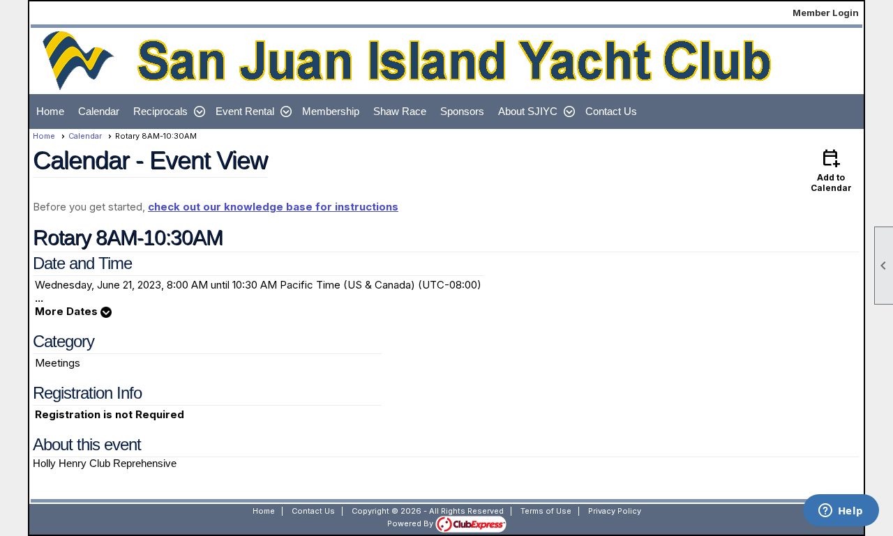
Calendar (98, 111)
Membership (330, 111)
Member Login (826, 12)
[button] (167, 111)
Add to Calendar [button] (831, 169)
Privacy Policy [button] (614, 511)
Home (50, 111)
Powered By (411, 523)
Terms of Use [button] (545, 511)
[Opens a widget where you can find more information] (840, 511)
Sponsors (462, 111)
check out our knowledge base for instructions (273, 206)
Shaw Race (399, 111)
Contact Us (611, 111)
